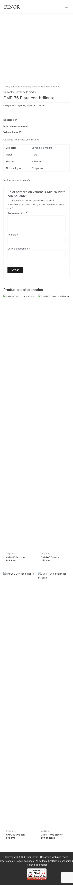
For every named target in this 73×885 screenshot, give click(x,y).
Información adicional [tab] (15, 126)
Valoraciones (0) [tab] (12, 132)
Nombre (12, 234)
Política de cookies (37, 864)
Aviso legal (41, 861)
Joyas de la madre (20, 86)
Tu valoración (17, 213)
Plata (35, 154)
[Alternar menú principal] (66, 6)
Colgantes (8, 92)
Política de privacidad (61, 861)
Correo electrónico (18, 248)
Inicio (6, 86)
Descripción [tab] (10, 119)
